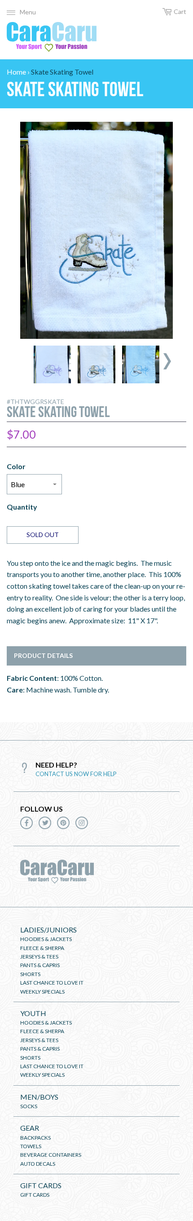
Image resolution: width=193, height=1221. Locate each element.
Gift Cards (40, 1185)
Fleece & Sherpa (42, 948)
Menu (28, 12)
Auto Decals (37, 1163)
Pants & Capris (40, 965)
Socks (28, 1106)
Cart (180, 11)
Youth (33, 1013)
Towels (30, 1146)
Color (16, 466)
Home (16, 71)
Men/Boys (39, 1096)
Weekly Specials (42, 991)
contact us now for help (76, 773)
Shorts (30, 974)
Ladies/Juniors (48, 929)
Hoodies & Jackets (46, 939)
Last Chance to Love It (51, 982)
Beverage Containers (50, 1154)
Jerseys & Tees (39, 956)
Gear (29, 1127)
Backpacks (35, 1137)
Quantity (22, 506)
